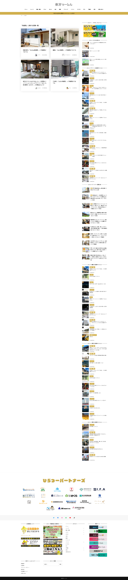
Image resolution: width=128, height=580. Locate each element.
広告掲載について (24, 571)
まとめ (50, 9)
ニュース (31, 9)
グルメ (45, 9)
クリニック (66, 9)
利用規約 (22, 565)
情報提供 (22, 563)
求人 (84, 9)
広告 (94, 9)
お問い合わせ (100, 9)
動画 (60, 9)
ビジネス (79, 9)
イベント (72, 9)
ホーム (26, 9)
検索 (60, 564)
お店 (55, 9)
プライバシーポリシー (25, 567)
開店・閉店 (38, 9)
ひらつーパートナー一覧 (25, 535)
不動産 (89, 9)
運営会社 (22, 569)
